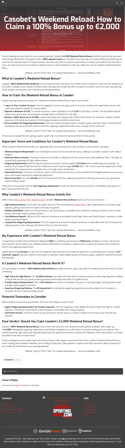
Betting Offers (11, 371)
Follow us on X (8, 406)
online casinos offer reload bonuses (29, 200)
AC (71, 33)
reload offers (80, 204)
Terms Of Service (91, 406)
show (17, 360)
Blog (86, 415)
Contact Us (6, 403)
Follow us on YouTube (12, 412)
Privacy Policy (90, 409)
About (86, 403)
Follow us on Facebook (12, 409)
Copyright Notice (91, 412)
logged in (18, 385)
